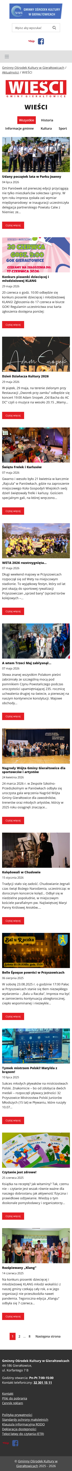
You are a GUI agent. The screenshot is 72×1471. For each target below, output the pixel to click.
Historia (47, 120)
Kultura (46, 128)
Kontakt (7, 1393)
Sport (63, 128)
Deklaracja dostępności (19, 1429)
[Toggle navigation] (36, 56)
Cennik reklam (12, 1403)
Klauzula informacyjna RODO (23, 1424)
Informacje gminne (19, 128)
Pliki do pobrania (14, 1398)
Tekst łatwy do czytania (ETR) (23, 1434)
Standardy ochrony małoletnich (25, 1419)
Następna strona (47, 1336)
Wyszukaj (54, 28)
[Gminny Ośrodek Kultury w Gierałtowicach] (36, 11)
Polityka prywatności (17, 1415)
